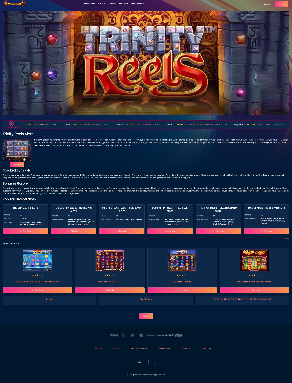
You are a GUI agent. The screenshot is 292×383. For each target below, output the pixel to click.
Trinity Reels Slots (26, 124)
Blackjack (146, 299)
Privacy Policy (164, 348)
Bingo (49, 299)
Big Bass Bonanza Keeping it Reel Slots (37, 281)
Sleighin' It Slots (182, 281)
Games (113, 3)
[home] (42, 6)
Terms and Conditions (139, 348)
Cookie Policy (206, 348)
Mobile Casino (89, 3)
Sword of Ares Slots (110, 281)
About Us (140, 3)
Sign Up (267, 4)
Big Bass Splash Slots (75, 124)
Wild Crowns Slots (129, 124)
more (286, 238)
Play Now (281, 4)
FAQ (82, 348)
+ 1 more (39, 224)
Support (116, 348)
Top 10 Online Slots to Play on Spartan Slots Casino (242, 299)
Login (133, 3)
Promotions (123, 3)
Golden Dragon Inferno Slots (254, 281)
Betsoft (93, 140)
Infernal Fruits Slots (250, 124)
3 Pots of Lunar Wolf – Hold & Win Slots (186, 124)
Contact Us (185, 348)
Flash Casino (103, 3)
